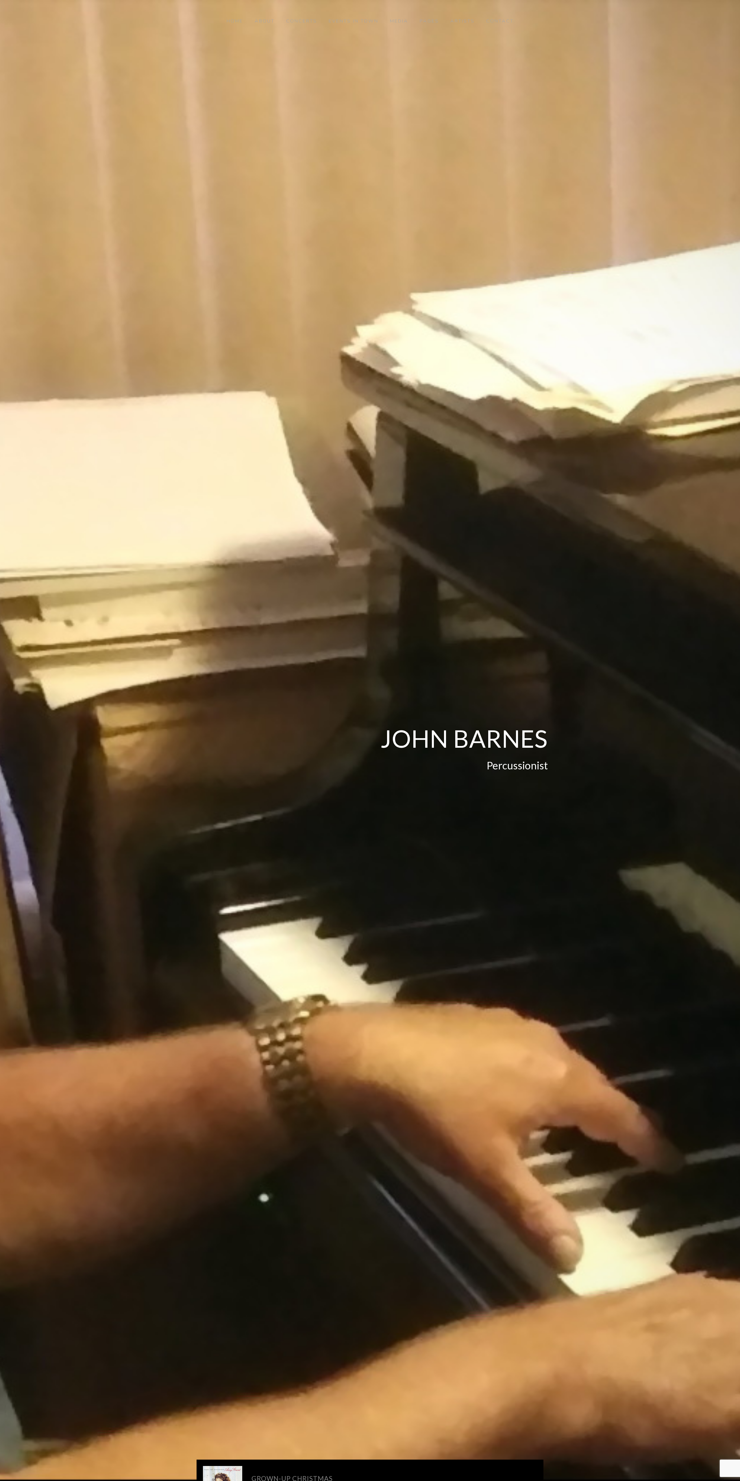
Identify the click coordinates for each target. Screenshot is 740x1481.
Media (399, 21)
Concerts (301, 21)
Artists (462, 21)
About (265, 21)
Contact (500, 21)
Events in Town (353, 21)
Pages (429, 21)
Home (235, 21)
